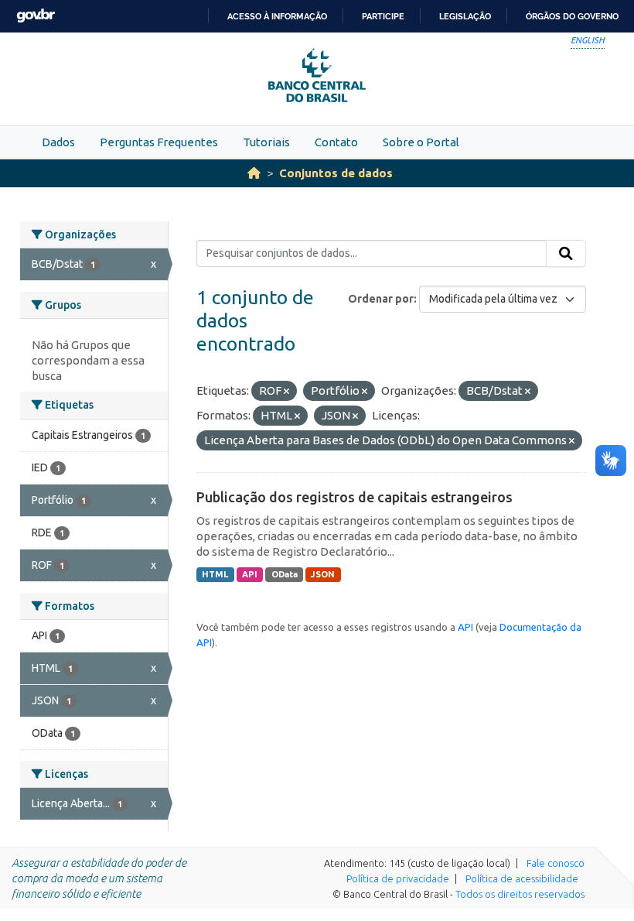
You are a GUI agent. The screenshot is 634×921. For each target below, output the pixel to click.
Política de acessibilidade (521, 878)
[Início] (254, 173)
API (249, 574)
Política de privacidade (397, 878)
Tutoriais (266, 142)
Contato (336, 142)
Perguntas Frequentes (159, 142)
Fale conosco (556, 863)
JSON (323, 574)
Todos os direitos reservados (520, 893)
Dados (58, 142)
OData (284, 574)
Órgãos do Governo (572, 16)
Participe (383, 16)
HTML (215, 574)
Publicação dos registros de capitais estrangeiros (354, 497)
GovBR (35, 16)
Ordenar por (381, 299)
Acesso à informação (277, 16)
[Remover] (286, 391)
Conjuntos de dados (336, 173)
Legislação (465, 16)
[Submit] (566, 254)
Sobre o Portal (421, 142)
